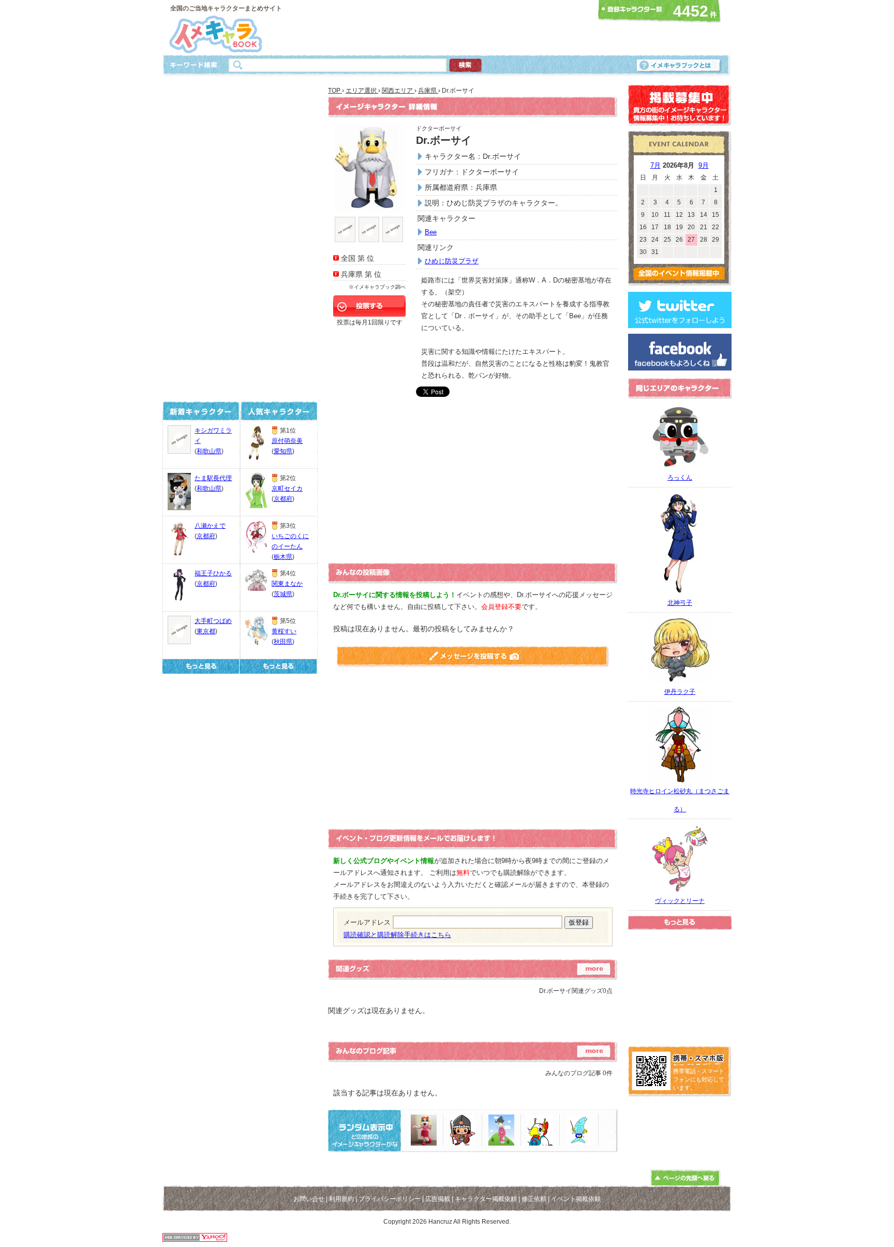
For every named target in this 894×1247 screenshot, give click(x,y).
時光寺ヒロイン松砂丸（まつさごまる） (679, 800)
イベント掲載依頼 (576, 1199)
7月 (655, 165)
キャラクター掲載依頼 (486, 1199)
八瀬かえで (210, 525)
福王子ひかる (213, 573)
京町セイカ (287, 488)
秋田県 (283, 641)
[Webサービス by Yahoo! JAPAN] (194, 1239)
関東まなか (287, 583)
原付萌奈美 (287, 440)
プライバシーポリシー (390, 1199)
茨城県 (283, 594)
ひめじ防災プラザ (452, 261)
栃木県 (283, 556)
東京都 (206, 631)
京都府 (206, 536)
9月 (703, 165)
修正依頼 (534, 1199)
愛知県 (283, 451)
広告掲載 (437, 1199)
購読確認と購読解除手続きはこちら (397, 935)
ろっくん (679, 477)
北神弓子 (679, 602)
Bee (431, 232)
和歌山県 (209, 451)
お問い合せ (308, 1199)
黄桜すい (284, 631)
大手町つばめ (213, 621)
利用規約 (341, 1199)
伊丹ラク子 (679, 691)
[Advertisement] (444, 27)
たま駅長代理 (213, 478)
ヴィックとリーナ (680, 900)
